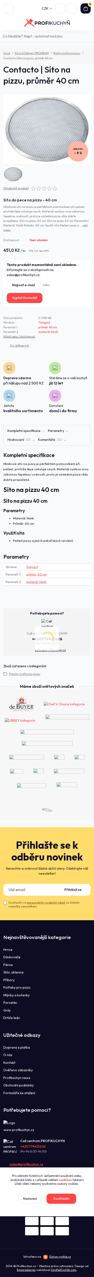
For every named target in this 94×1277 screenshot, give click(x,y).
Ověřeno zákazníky (18, 1070)
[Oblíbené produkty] (60, 8)
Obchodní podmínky (18, 1085)
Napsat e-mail (23, 285)
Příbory (9, 980)
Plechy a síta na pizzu (66, 53)
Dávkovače (11, 957)
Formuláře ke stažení (19, 1093)
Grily (7, 1010)
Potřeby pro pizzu (16, 987)
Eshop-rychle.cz (60, 1256)
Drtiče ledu (11, 1018)
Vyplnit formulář (24, 298)
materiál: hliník (48, 332)
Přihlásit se (72, 889)
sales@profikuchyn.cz (26, 1164)
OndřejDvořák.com (63, 1270)
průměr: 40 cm (47, 327)
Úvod (6, 53)
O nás (7, 1055)
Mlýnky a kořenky (16, 995)
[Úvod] (47, 23)
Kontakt (9, 1062)
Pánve (8, 965)
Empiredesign (26, 1270)
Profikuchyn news (16, 1078)
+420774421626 (33, 1146)
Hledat (88, 36)
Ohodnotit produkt (16, 188)
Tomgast (44, 322)
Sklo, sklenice (13, 972)
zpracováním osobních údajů (46, 902)
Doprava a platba (16, 1047)
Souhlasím (61, 1198)
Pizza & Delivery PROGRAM (32, 53)
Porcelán (10, 1002)
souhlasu (65, 1180)
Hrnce (8, 949)
